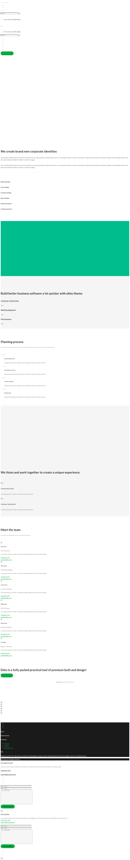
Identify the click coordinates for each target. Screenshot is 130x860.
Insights (6, 746)
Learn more (58, 682)
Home (6, 38)
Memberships (8, 45)
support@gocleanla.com (8, 774)
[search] (9, 13)
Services (6, 43)
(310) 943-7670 (5, 770)
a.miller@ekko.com (6, 560)
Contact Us (7, 47)
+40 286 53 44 (5, 557)
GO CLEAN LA (5, 23)
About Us (7, 41)
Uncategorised (8, 748)
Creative (6, 743)
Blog (5, 50)
